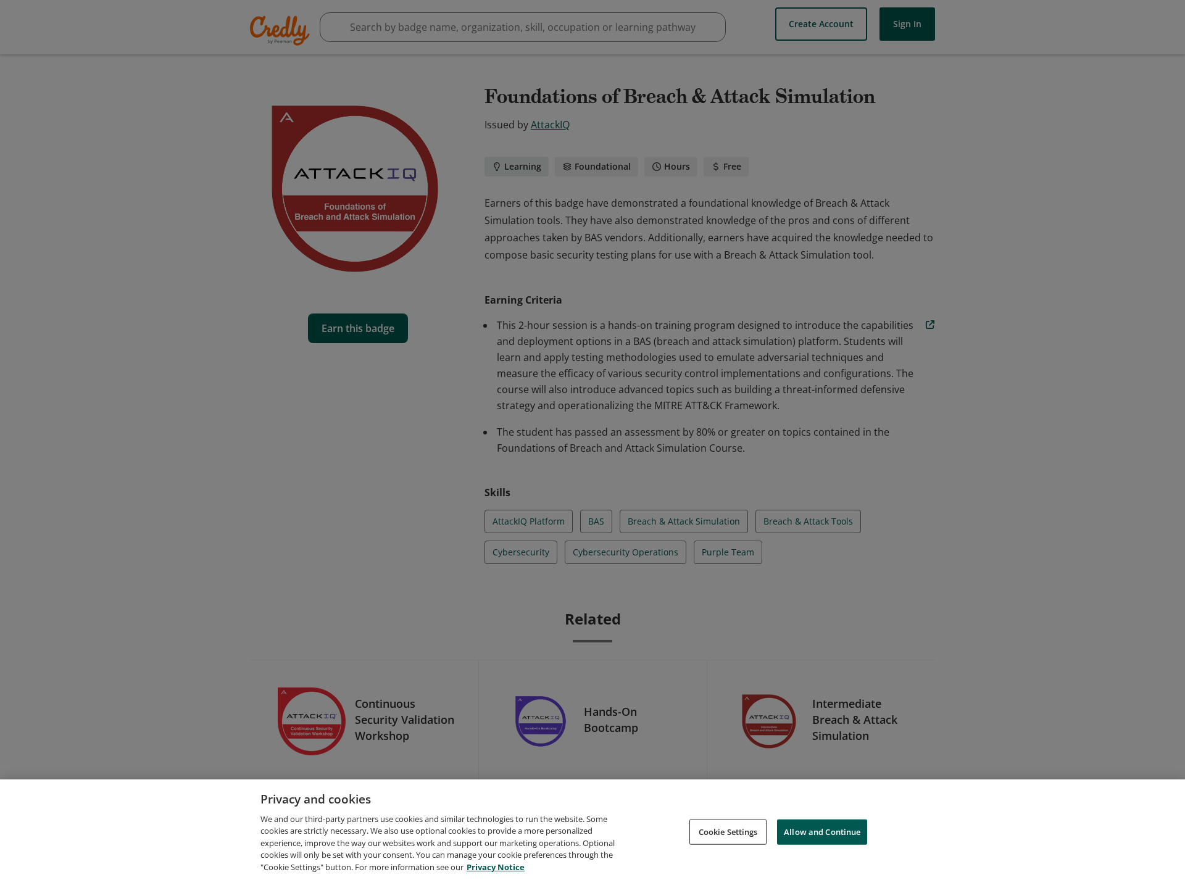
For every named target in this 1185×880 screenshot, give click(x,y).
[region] (592, 829)
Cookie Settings (728, 831)
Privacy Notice (496, 867)
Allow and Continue (822, 831)
